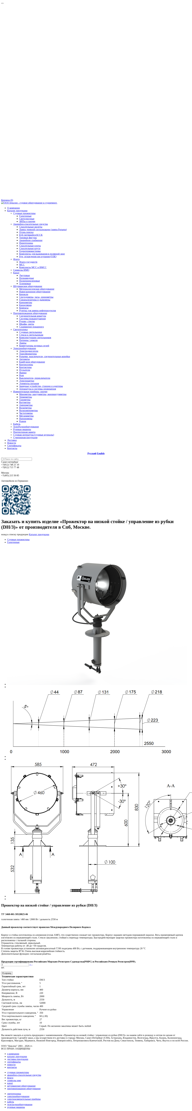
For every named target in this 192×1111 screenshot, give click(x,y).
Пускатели (24, 370)
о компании (13, 1053)
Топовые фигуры (28, 237)
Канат (16, 272)
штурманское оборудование (21, 1086)
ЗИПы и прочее (27, 221)
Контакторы (25, 367)
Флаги (16, 259)
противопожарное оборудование (24, 1088)
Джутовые (24, 275)
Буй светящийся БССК (31, 235)
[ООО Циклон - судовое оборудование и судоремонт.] (29, 203)
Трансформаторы (28, 353)
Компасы (23, 308)
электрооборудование (18, 1096)
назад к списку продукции (14, 534)
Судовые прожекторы (24, 213)
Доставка (12, 440)
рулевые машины (16, 1107)
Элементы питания (29, 383)
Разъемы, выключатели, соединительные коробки (44, 356)
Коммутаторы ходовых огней (34, 345)
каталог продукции (17, 1056)
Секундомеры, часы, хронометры (36, 297)
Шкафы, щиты (26, 324)
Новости (11, 443)
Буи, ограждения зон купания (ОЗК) (37, 256)
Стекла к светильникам (31, 335)
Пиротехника (26, 243)
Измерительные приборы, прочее (30, 391)
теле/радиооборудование (19, 1104)
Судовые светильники (30, 332)
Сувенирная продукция (25, 437)
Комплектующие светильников (35, 337)
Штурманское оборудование (27, 286)
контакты (12, 1067)
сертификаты (14, 1062)
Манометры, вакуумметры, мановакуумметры (42, 394)
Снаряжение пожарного (31, 326)
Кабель (16, 424)
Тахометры (24, 399)
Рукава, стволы (27, 321)
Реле (21, 375)
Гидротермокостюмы (30, 251)
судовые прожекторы (18, 1072)
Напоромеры (25, 418)
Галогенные (25, 216)
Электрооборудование (24, 348)
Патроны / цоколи (28, 340)
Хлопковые (25, 283)
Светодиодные (26, 218)
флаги (10, 1077)
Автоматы (24, 359)
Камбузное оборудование (32, 362)
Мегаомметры (26, 416)
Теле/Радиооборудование (26, 426)
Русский (91, 453)
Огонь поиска (26, 232)
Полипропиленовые (29, 281)
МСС (22, 264)
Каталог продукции (17, 210)
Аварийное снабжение (30, 240)
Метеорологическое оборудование (36, 289)
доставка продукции (17, 1059)
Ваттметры (24, 402)
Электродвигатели (28, 351)
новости (11, 1064)
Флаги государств (28, 262)
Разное (22, 421)
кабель (10, 1101)
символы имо (14, 1080)
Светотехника (20, 329)
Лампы (22, 343)
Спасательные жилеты (30, 227)
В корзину (6, 973)
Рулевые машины (22, 429)
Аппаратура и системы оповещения (37, 389)
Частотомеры (26, 413)
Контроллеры (26, 364)
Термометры (25, 397)
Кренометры (25, 302)
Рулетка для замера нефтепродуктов (37, 310)
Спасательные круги (29, 248)
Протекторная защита (24, 432)
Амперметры (26, 405)
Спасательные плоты (30, 245)
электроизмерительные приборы (24, 1099)
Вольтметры (25, 407)
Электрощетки (26, 380)
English (101, 453)
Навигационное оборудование (34, 291)
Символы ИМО (21, 270)
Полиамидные (26, 278)
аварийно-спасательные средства (24, 1075)
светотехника (14, 1093)
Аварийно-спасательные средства (30, 224)
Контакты (12, 448)
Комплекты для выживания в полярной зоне (42, 254)
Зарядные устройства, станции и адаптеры (41, 386)
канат (10, 1083)
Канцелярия (25, 305)
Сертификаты (14, 445)
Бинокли (23, 294)
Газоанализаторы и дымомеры (34, 299)
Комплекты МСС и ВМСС (32, 267)
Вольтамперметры (28, 410)
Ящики (23, 372)
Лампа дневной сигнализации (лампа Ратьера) (43, 229)
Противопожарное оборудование (30, 313)
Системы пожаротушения (32, 318)
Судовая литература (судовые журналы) (33, 435)
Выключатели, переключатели (34, 378)
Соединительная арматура (32, 316)
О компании (13, 208)
